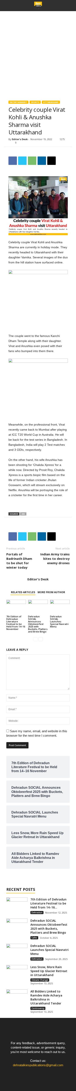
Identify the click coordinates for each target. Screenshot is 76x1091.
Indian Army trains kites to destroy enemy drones (55, 558)
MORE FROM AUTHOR (51, 592)
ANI (23, 514)
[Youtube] (47, 1073)
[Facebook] (30, 1073)
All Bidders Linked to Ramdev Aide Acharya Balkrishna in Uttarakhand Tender (46, 997)
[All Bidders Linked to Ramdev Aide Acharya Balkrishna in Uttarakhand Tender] (16, 997)
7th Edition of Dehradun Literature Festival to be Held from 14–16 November (15, 623)
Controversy (37, 1008)
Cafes (34, 937)
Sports (35, 102)
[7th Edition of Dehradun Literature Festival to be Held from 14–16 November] (16, 607)
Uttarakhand (50, 102)
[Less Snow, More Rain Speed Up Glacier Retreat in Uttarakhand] (16, 973)
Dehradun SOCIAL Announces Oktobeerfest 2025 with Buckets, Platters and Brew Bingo (38, 624)
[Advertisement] (38, 51)
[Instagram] (38, 1073)
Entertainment (18, 102)
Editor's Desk (20, 139)
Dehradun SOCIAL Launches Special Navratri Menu (59, 621)
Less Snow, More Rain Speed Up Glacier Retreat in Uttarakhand (48, 971)
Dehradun (36, 912)
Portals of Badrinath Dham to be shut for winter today (19, 560)
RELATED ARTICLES (23, 592)
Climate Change (39, 979)
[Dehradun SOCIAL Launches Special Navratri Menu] (60, 607)
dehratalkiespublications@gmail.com (38, 1065)
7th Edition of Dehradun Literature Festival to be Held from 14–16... (48, 903)
